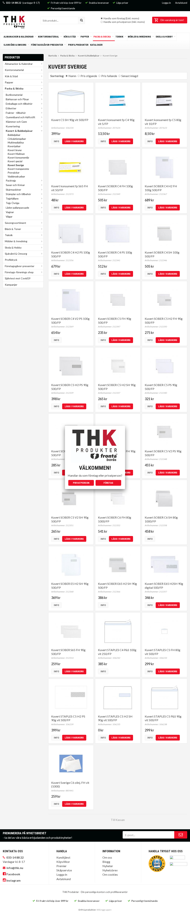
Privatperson (81, 482)
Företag (108, 482)
